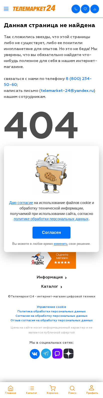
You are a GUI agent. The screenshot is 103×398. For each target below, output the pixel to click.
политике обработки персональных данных (51, 219)
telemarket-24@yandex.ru (67, 91)
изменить (61, 244)
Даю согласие (21, 202)
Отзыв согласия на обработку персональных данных (51, 320)
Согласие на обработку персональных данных (52, 316)
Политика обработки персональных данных (52, 311)
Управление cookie (51, 307)
